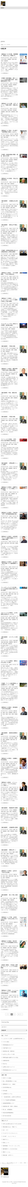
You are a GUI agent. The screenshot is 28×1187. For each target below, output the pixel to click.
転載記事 (6, 60)
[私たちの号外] (3, 4)
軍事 (4, 207)
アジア (14, 204)
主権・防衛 (5, 84)
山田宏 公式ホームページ (9, 1066)
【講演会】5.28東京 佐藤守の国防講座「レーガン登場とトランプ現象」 (9, 489)
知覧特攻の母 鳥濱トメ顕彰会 (10, 1106)
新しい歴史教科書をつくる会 (10, 1081)
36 (18, 1014)
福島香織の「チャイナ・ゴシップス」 (12, 1145)
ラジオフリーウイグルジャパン (10, 1133)
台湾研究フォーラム (7, 1093)
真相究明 (6, 86)
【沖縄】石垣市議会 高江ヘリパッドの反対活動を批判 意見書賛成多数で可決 (9, 80)
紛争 (7, 161)
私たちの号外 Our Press (12, 1181)
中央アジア (9, 304)
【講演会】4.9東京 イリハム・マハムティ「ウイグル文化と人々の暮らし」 (9, 784)
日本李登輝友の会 (7, 1087)
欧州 (16, 568)
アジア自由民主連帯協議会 (9, 1100)
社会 (2, 60)
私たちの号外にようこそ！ (12, 1162)
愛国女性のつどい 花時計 (9, 1084)
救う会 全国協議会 (7, 1109)
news (11, 57)
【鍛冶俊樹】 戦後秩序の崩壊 (9, 807)
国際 (9, 231)
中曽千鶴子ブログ (7, 1048)
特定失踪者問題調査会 (8, 1112)
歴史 (14, 279)
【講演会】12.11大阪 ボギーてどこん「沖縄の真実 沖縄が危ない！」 (9, 105)
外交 (7, 468)
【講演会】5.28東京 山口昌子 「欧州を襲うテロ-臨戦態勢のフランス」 (9, 563)
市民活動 (10, 84)
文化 (11, 279)
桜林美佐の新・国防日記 (8, 1051)
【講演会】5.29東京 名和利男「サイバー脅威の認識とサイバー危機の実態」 (9, 538)
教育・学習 (14, 59)
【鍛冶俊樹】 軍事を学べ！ (8, 850)
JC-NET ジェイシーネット (9, 1136)
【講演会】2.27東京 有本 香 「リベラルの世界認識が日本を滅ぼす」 (9, 942)
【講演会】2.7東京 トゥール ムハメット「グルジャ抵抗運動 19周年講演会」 (9, 992)
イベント (15, 57)
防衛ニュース (6, 1142)
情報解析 (9, 59)
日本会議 (5, 1090)
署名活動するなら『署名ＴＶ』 (10, 1126)
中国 (4, 304)
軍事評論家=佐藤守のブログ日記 (10, 1057)
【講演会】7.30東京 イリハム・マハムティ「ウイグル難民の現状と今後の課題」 (9, 300)
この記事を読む (5, 73)
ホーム (3, 1162)
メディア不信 (3, 59)
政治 (2, 86)
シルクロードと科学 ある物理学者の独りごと (14, 1038)
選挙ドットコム (6, 1152)
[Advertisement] (14, 24)
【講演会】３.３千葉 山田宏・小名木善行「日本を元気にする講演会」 (9, 919)
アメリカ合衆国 (12, 348)
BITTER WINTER (7, 1115)
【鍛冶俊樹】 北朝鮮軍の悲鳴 (9, 827)
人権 (4, 135)
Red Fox (5, 1063)
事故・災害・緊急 (4, 642)
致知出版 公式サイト (8, 1155)
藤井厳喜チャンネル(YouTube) (10, 1148)
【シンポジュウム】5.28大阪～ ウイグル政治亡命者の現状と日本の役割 (10, 589)
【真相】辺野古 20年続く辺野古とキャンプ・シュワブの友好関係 (9, 966)
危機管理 (7, 568)
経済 (8, 183)
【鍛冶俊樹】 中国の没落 (8, 346)
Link (21, 1162)
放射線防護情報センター (8, 1103)
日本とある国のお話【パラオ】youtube (12, 1123)
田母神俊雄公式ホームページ (10, 1070)
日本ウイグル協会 (7, 1078)
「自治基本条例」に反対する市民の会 (12, 1096)
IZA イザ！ (6, 1130)
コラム (14, 396)
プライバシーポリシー (6, 1163)
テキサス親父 (6, 1041)
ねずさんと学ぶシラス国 (8, 1054)
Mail (25, 1162)
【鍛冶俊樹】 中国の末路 (8, 416)
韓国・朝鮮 (6, 137)
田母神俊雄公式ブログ (8, 1044)
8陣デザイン (6, 1139)
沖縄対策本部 (6, 1060)
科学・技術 (12, 543)
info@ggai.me (6, 1176)
